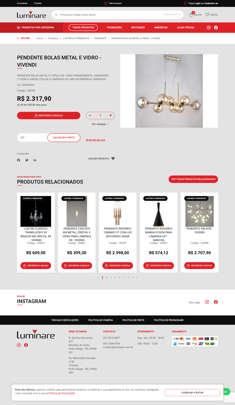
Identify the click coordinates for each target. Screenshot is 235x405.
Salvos (214, 15)
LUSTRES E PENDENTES (76, 38)
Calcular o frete (64, 137)
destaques (138, 27)
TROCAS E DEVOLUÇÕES (65, 320)
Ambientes (161, 27)
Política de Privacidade (169, 320)
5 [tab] (115, 277)
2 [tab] (102, 277)
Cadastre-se (211, 3)
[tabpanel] (35, 232)
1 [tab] (98, 277)
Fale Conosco (115, 3)
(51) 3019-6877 (111, 338)
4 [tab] (111, 277)
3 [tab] (106, 277)
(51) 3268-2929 (111, 343)
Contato (38, 3)
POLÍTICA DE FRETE (133, 320)
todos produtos (83, 27)
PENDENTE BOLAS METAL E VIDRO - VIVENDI (135, 38)
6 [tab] (119, 277)
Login (197, 3)
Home (40, 38)
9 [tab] (132, 277)
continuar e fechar (192, 392)
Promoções (114, 27)
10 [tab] (137, 277)
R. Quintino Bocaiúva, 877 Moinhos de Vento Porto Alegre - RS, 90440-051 (83, 345)
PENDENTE (100, 38)
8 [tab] (128, 277)
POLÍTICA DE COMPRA (100, 320)
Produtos (53, 38)
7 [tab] (124, 277)
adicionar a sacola (50, 115)
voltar (25, 38)
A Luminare (22, 3)
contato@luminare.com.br (118, 347)
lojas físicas (185, 27)
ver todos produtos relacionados (193, 179)
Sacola (197, 15)
